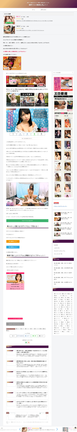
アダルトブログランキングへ (60, 206)
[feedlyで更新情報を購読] (26, 342)
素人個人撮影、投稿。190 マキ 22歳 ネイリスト (63, 264)
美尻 (8, 330)
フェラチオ (37, 328)
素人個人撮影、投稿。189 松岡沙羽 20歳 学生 (63, 268)
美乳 (44, 328)
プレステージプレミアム (11, 328)
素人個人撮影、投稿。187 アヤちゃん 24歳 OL (63, 278)
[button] (20, 429)
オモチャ (23, 328)
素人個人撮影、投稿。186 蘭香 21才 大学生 (63, 283)
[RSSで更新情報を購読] (29, 342)
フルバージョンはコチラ (27, 220)
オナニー (18, 328)
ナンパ (33, 328)
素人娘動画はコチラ (13, 241)
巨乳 (41, 328)
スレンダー (28, 328)
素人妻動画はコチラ (13, 247)
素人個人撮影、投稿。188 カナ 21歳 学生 (63, 273)
